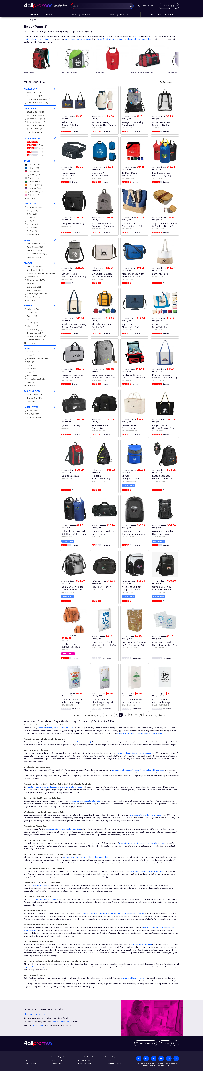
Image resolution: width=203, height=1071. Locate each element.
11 (136, 714)
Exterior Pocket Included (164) (41, 273)
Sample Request (57, 1057)
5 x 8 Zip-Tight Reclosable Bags (161, 701)
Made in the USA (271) (37, 266)
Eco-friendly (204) (35, 270)
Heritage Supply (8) (36, 379)
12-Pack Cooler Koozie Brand (130, 174)
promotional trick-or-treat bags (42, 899)
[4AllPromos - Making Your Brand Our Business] (38, 5)
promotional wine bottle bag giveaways (133, 753)
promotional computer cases (78, 39)
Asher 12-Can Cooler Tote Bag (70, 123)
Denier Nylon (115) (35, 333)
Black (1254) (35, 164)
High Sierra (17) (34, 352)
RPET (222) (32, 319)
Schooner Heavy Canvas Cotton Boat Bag (103, 123)
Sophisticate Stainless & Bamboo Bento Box (164, 224)
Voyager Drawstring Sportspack (132, 123)
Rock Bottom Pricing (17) (38, 254)
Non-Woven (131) (34, 329)
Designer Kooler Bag (72, 223)
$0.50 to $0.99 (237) (36, 115)
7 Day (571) (32, 221)
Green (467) (35, 181)
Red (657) (34, 171)
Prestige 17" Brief (101, 587)
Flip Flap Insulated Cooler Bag (102, 325)
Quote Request (30, 1063)
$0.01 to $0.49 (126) (36, 112)
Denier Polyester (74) (36, 336)
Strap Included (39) (36, 280)
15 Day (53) (32, 231)
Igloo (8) (30, 382)
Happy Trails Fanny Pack (68, 174)
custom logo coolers (40, 885)
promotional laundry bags (132, 978)
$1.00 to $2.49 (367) (36, 119)
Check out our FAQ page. (35, 1014)
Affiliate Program (111, 1057)
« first (77, 714)
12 (141, 714)
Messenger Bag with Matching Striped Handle (133, 275)
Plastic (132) (32, 326)
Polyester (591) (33, 309)
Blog (26, 1060)
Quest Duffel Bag (70, 425)
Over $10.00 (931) (35, 132)
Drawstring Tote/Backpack (100, 174)
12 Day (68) (32, 227)
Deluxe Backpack (70, 476)
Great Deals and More (162, 14)
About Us (108, 1060)
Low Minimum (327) (36, 243)
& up (40, 145)
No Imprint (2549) (35, 207)
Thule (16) (31, 355)
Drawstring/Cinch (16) (37, 293)
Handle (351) (32, 410)
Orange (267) (36, 185)
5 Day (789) (32, 217)
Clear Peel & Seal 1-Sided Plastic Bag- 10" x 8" (164, 643)
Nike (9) (30, 372)
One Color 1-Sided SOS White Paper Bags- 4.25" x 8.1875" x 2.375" (134, 701)
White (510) (35, 174)
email (69, 1022)
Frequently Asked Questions (89, 1057)
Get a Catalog (56, 1060)
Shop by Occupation (120, 14)
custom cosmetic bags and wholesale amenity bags (86, 857)
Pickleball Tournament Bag (101, 477)
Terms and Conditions (145, 1063)
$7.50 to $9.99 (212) (35, 129)
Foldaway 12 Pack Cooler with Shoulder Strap (134, 376)
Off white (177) (36, 191)
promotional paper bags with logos (145, 815)
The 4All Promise (85, 1060)
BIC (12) (30, 362)
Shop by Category (43, 14)
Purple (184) (35, 188)
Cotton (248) (32, 312)
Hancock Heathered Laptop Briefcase (72, 376)
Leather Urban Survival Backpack (71, 645)
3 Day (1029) (32, 210)
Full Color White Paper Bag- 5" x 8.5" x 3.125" (134, 643)
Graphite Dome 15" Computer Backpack (103, 224)
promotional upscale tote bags (86, 801)
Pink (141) (34, 195)
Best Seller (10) (34, 257)
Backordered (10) (34, 96)
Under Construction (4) (37, 102)
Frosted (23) (32, 283)
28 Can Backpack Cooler (131, 477)
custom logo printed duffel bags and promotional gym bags (55, 787)
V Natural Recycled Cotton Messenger (102, 275)
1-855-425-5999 (59, 1022)
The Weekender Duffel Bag (100, 426)
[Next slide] (175, 56)
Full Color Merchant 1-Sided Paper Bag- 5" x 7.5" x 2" (73, 701)
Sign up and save (147, 1043)
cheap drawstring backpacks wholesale (55, 728)
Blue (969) (34, 168)
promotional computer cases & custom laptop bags (142, 843)
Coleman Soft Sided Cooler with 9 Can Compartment (72, 588)
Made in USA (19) (34, 250)
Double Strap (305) (35, 394)
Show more (29, 198)
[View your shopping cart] (176, 6)
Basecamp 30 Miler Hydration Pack (162, 532)
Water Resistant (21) (36, 290)
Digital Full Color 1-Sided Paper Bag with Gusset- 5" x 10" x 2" (103, 701)
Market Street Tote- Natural (130, 426)
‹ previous (89, 714)
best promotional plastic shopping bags (63, 829)
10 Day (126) (32, 224)
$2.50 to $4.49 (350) (36, 122)
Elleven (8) (32, 375)
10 (130, 714)
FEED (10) (31, 369)
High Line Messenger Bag (130, 325)
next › (152, 714)
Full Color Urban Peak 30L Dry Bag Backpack (73, 532)
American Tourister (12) (38, 358)
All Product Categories (114, 1063)
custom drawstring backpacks (37, 39)
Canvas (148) (33, 323)
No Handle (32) (34, 417)
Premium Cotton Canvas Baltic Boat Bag (165, 376)
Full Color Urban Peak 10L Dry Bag (161, 174)
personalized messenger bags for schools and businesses (138, 770)
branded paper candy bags (140, 39)
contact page (37, 1025)
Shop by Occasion (81, 14)
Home (26, 1057)
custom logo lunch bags (81, 742)
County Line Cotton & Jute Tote (132, 224)
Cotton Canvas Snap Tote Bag (160, 325)
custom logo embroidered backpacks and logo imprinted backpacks (113, 913)
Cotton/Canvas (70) (35, 340)
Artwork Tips (56, 1063)
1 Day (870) (32, 214)
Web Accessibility (171, 1063)
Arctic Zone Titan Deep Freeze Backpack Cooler (134, 588)
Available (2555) (34, 92)
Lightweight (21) (34, 287)
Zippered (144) (33, 276)
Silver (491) (35, 178)
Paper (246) (32, 316)
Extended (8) (33, 234)
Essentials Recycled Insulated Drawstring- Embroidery (104, 376)
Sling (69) (31, 401)
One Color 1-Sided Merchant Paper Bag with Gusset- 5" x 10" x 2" (103, 643)
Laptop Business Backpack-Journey (162, 477)
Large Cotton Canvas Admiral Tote (163, 426)
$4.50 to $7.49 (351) (36, 125)
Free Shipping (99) (35, 247)
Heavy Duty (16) (34, 297)
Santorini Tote (160, 274)
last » (162, 714)
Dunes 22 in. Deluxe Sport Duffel (103, 532)
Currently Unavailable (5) (38, 99)
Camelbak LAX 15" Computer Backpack (163, 588)
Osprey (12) (32, 365)
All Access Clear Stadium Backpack (162, 123)
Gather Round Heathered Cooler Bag (73, 275)
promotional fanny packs (37, 967)
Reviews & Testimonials (87, 1063)
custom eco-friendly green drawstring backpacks (139, 733)
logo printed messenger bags (110, 39)
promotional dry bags (142, 944)
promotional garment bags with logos (147, 871)
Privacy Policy (159, 1063)
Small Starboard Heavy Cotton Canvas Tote (73, 325)
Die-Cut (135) (33, 414)
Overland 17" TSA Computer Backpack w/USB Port (133, 532)
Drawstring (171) (34, 398)
